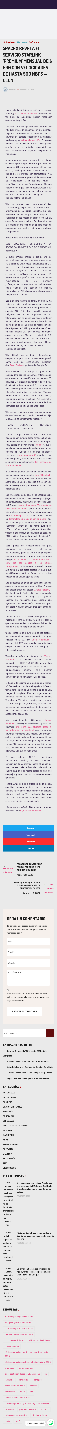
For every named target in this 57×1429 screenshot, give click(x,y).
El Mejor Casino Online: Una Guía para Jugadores (29, 1073)
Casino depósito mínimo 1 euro (19, 1334)
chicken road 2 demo (14, 1340)
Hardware (22, 42)
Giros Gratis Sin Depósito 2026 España (22, 1374)
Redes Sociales (11, 1144)
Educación (8, 1116)
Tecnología (9, 1158)
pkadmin (12, 89)
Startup (7, 1154)
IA (46, 1374)
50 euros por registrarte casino (19, 1316)
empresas (9, 1368)
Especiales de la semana (16, 1125)
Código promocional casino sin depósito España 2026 (26, 1354)
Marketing (8, 1135)
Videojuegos (9, 1168)
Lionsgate (38, 1380)
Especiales (8, 1121)
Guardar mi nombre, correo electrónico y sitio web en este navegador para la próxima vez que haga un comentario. (28, 997)
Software (34, 42)
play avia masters (27, 1409)
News (5, 1140)
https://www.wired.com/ (31, 810)
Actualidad (9, 1093)
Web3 (18, 1421)
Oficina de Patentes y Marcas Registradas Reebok (27, 1403)
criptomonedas (12, 1346)
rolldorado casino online (16, 1415)
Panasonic (9, 1409)
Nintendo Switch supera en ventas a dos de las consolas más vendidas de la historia (35, 1236)
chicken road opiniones (39, 1340)
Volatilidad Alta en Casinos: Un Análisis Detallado (30, 1067)
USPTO (7, 1421)
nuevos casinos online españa (18, 1397)
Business (11, 42)
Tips (5, 1163)
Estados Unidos (26, 1368)
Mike (22, 1391)
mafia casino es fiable (15, 1386)
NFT (31, 1391)
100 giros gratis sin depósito (18, 1322)
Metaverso (10, 1391)
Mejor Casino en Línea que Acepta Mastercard (28, 1078)
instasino (9, 1380)
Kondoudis (23, 1380)
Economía (8, 1111)
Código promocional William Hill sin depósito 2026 (28, 1362)
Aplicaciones (9, 1097)
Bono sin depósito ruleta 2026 (19, 1328)
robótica (45, 1409)
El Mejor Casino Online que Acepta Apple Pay (28, 1061)
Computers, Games (12, 1107)
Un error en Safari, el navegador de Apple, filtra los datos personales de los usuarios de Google (34, 1272)
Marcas (33, 1386)
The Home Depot (39, 1415)
